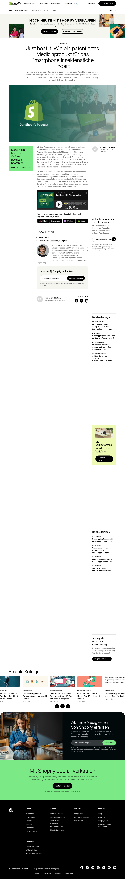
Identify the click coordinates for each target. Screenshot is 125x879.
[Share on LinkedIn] (86, 301)
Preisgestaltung (56, 3)
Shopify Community (57, 830)
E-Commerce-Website (34, 854)
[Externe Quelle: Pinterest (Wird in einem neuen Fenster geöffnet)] (114, 867)
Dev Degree (78, 821)
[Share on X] (81, 301)
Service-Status (31, 831)
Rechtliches (30, 828)
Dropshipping (36, 10)
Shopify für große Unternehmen (104, 825)
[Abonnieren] (114, 239)
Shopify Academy (56, 827)
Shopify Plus (103, 821)
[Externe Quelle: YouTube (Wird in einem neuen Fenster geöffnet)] (92, 867)
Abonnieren (109, 743)
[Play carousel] (62, 706)
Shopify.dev (78, 814)
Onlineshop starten (21, 10)
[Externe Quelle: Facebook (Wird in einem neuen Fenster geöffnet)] (81, 867)
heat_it (47, 237)
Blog (10, 10)
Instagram (63, 241)
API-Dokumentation (81, 817)
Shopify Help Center (57, 817)
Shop (100, 814)
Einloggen (91, 3)
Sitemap (58, 873)
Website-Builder (32, 850)
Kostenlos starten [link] (76, 278)
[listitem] (62, 689)
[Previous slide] (57, 706)
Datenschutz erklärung (42, 873)
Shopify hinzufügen (101, 659)
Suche (111, 10)
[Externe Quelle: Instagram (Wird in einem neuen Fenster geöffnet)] (98, 867)
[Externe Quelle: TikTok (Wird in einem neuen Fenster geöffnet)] (103, 867)
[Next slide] (68, 706)
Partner (28, 821)
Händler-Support (56, 814)
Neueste (47, 10)
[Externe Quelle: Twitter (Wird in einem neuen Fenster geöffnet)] (87, 867)
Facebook (54, 241)
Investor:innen (31, 817)
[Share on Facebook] (76, 301)
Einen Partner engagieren (55, 822)
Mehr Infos (30, 814)
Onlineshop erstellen (33, 846)
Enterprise (68, 3)
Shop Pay (101, 817)
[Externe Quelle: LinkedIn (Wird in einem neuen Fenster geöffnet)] (109, 867)
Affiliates (29, 824)
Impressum (68, 873)
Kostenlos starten (107, 3)
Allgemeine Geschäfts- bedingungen (47, 869)
